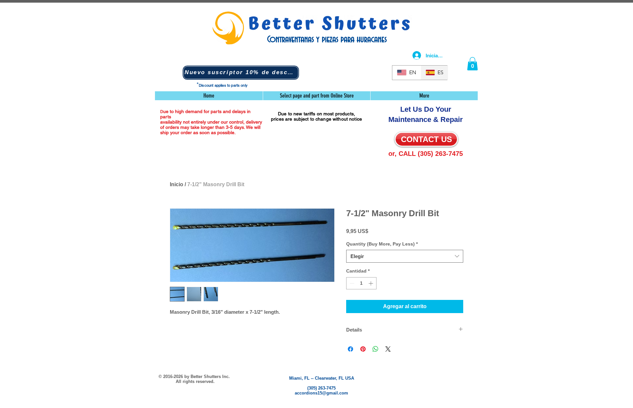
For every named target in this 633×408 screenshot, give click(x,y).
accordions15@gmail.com (321, 393)
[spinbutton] (361, 283)
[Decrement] (351, 283)
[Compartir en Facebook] (350, 349)
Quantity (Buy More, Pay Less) (382, 244)
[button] (240, 72)
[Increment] (371, 283)
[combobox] (404, 256)
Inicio (176, 184)
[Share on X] (388, 349)
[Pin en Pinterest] (363, 349)
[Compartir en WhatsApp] (375, 349)
